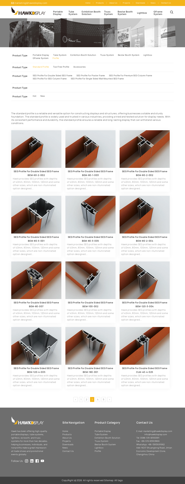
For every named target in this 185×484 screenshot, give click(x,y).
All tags (118, 480)
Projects (66, 441)
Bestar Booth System (105, 444)
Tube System (101, 434)
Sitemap (108, 480)
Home (65, 431)
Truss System (101, 441)
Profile (98, 451)
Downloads (68, 444)
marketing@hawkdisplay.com (31, 2)
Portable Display (103, 431)
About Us (67, 438)
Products (67, 434)
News (65, 447)
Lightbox (99, 447)
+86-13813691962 (156, 444)
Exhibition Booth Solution (107, 438)
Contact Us (68, 451)
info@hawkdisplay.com (155, 434)
